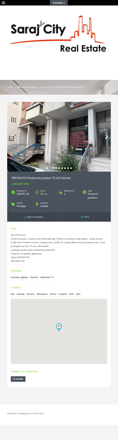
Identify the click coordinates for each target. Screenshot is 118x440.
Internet (34, 277)
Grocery (31, 294)
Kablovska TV (47, 277)
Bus (13, 294)
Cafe (71, 294)
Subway (20, 294)
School (53, 294)
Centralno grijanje (19, 277)
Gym (78, 294)
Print (86, 217)
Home (10, 87)
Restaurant (42, 294)
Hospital (63, 294)
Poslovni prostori (27, 87)
